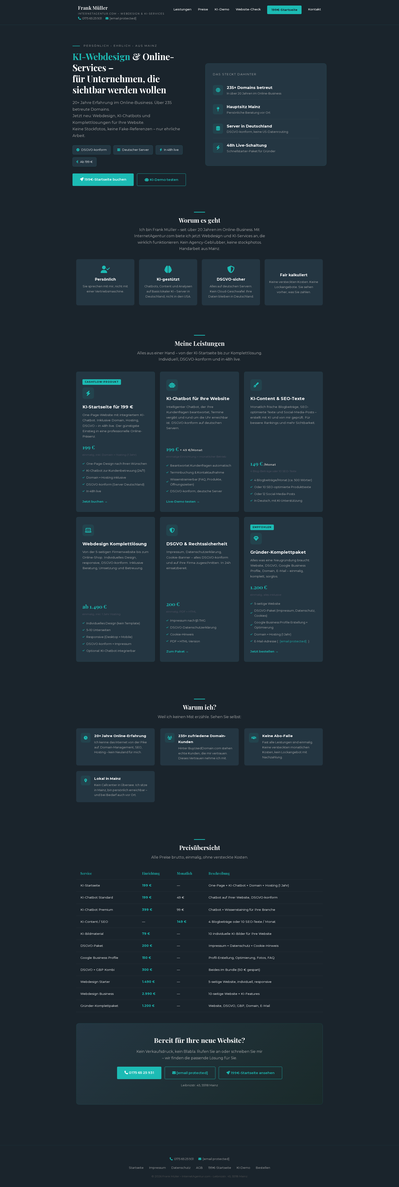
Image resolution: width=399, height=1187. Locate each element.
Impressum (157, 1167)
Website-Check (248, 9)
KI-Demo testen (163, 179)
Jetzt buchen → (95, 501)
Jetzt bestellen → (264, 651)
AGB (199, 1167)
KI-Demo (222, 9)
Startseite (136, 1167)
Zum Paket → (177, 651)
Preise (203, 9)
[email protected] (293, 641)
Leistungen (182, 9)
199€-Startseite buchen (104, 179)
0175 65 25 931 (92, 18)
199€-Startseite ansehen (252, 1073)
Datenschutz (180, 1167)
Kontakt (314, 9)
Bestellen (263, 1167)
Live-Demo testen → (183, 501)
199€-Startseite (284, 10)
